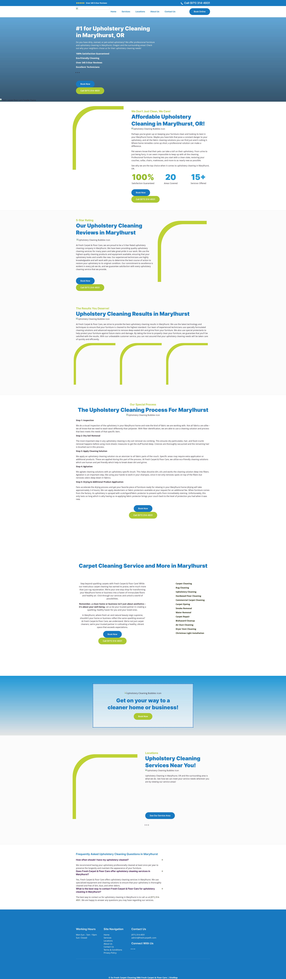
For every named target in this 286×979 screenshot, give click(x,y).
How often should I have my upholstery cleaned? (102, 859)
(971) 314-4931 (138, 934)
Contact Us (170, 11)
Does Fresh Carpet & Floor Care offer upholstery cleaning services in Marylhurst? (113, 873)
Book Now (85, 84)
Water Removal (183, 612)
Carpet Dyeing (183, 604)
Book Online (200, 11)
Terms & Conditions (113, 949)
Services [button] (126, 11)
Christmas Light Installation (190, 633)
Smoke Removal (184, 608)
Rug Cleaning (182, 587)
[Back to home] (92, 11)
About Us (154, 11)
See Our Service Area (160, 815)
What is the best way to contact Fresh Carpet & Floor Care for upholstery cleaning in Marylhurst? (115, 890)
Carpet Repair (183, 616)
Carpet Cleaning (184, 583)
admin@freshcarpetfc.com (143, 937)
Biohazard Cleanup (185, 620)
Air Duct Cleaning (184, 624)
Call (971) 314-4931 (197, 3)
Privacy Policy (110, 952)
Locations (140, 11)
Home (113, 11)
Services (107, 937)
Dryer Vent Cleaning (186, 629)
